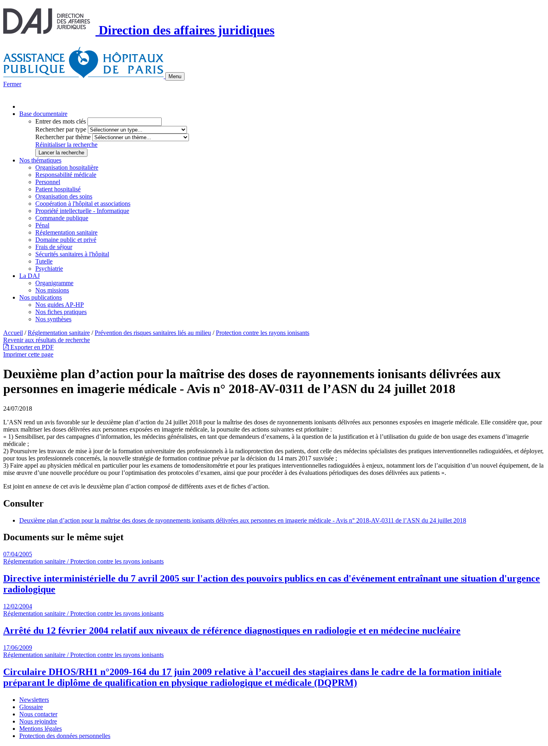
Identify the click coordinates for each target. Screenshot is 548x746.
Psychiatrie (49, 268)
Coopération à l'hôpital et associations (82, 203)
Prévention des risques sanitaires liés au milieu (153, 332)
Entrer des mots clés (60, 121)
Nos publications (40, 297)
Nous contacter (38, 714)
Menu (174, 76)
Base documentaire (43, 113)
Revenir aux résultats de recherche (46, 340)
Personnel (47, 181)
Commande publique (61, 218)
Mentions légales (40, 728)
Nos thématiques (40, 160)
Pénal (42, 225)
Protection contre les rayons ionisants (262, 332)
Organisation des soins (63, 196)
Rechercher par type (60, 129)
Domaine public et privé (65, 239)
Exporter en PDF (31, 347)
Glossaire (31, 706)
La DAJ (29, 275)
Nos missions (52, 290)
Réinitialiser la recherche (66, 144)
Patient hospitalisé (58, 189)
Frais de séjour (53, 246)
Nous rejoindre (38, 721)
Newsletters (34, 699)
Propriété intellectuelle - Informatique (82, 210)
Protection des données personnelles (64, 735)
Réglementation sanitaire (66, 232)
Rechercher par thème (63, 137)
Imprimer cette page (28, 354)
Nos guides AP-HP (59, 304)
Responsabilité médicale (65, 174)
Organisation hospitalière (66, 167)
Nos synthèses (53, 319)
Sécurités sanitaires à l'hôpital (72, 254)
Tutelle (44, 261)
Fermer (12, 84)
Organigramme (54, 283)
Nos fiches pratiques (61, 311)
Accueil (13, 332)
